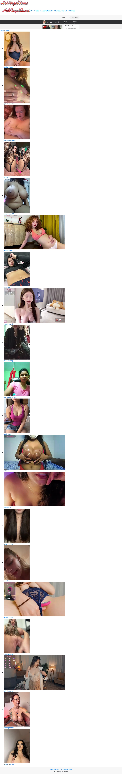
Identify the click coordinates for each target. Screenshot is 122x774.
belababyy (7, 287)
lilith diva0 (7, 507)
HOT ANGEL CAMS (37, 11)
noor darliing (8, 361)
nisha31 (6, 471)
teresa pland (8, 324)
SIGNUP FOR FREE (68, 11)
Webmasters (54, 769)
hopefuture (8, 251)
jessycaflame (8, 654)
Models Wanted (66, 769)
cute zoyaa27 (9, 214)
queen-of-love (9, 104)
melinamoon (8, 67)
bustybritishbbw (9, 140)
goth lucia (7, 434)
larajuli (6, 177)
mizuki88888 (8, 618)
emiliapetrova (9, 764)
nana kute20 (8, 544)
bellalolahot (8, 581)
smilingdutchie (9, 728)
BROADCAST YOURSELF (52, 11)
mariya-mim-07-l (10, 397)
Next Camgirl (5, 30)
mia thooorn (8, 691)
